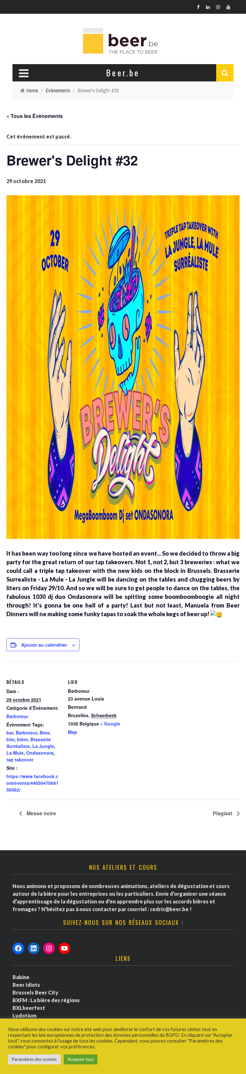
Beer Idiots (26, 985)
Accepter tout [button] (81, 1059)
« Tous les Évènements (34, 116)
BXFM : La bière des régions (46, 1000)
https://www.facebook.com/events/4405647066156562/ (32, 783)
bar (9, 732)
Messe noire (40, 813)
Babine (20, 977)
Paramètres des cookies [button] (34, 1059)
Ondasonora (39, 753)
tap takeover (20, 759)
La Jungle (43, 746)
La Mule (15, 753)
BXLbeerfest (28, 1008)
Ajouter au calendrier (44, 645)
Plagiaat (223, 813)
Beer (44, 732)
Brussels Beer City (35, 992)
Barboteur (17, 716)
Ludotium (24, 1015)
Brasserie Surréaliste (28, 742)
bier (10, 739)
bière (22, 739)
